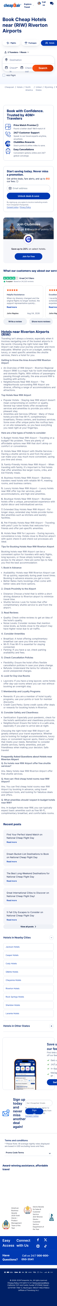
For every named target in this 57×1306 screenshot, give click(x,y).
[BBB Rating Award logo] (49, 1219)
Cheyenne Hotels (13, 980)
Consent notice (13, 207)
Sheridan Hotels (13, 1005)
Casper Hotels (12, 955)
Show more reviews (41, 321)
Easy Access (8, 1242)
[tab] (11, 43)
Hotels (20, 87)
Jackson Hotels (13, 947)
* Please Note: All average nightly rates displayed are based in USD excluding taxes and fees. (27, 1144)
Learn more (28, 233)
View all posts (27, 926)
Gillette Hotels (12, 972)
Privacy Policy (25, 207)
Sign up (34, 1111)
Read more (12, 842)
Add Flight (11, 75)
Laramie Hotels (12, 1013)
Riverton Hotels (12, 988)
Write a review (15, 321)
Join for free (28, 256)
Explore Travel (27, 5)
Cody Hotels (11, 963)
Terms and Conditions (40, 1283)
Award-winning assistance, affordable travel (25, 1167)
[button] (41, 3)
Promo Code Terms (15, 1152)
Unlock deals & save (28, 196)
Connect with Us (23, 1242)
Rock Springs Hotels (15, 997)
